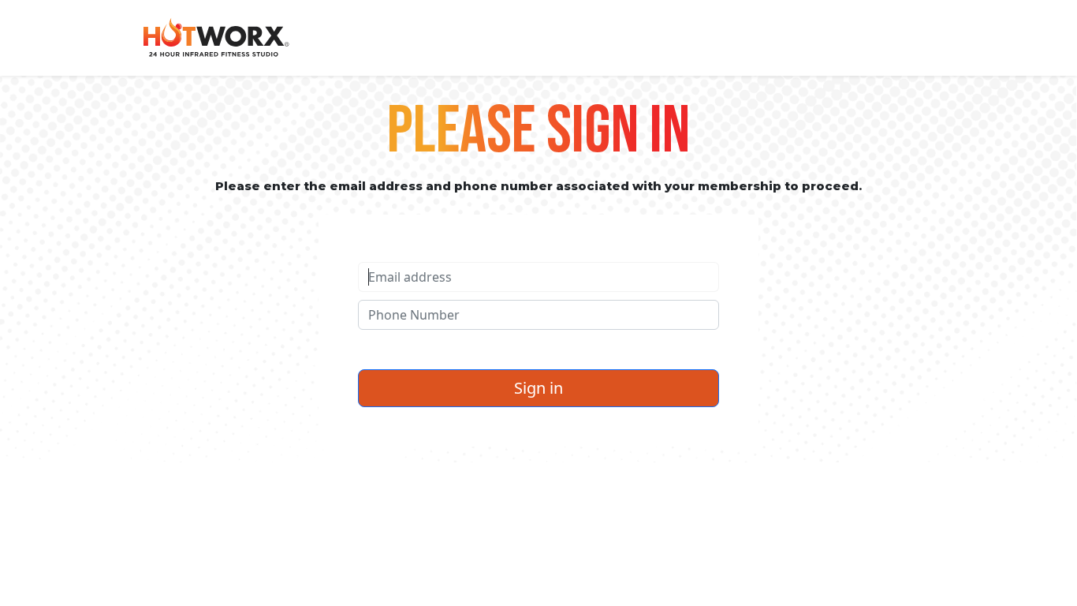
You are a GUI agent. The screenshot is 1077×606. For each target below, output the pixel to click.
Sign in (538, 387)
